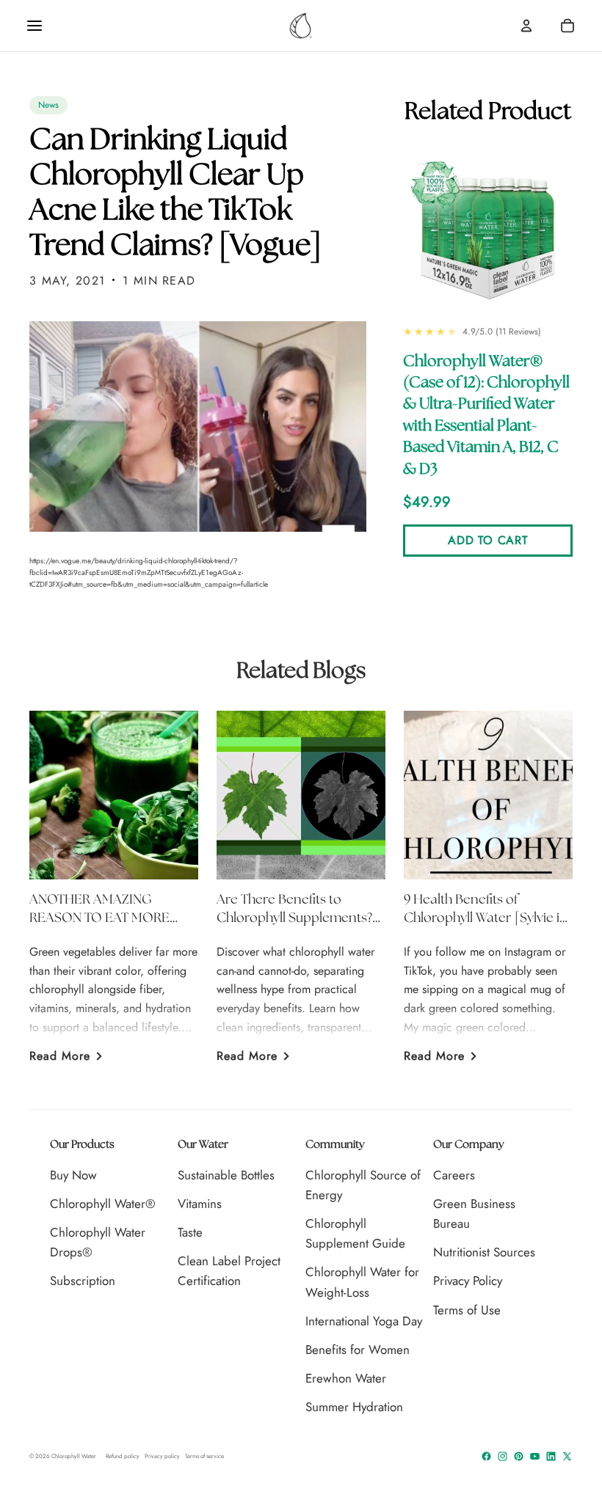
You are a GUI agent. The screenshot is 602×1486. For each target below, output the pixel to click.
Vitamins (200, 1203)
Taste (190, 1232)
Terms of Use (467, 1310)
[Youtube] (534, 1456)
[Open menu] (34, 26)
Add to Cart (487, 540)
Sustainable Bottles (226, 1175)
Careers (454, 1175)
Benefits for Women (357, 1349)
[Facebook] (486, 1456)
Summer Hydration (354, 1407)
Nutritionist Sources (484, 1252)
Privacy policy (162, 1456)
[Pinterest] (518, 1456)
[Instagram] (502, 1456)
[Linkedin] (550, 1456)
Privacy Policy (467, 1280)
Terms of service (204, 1456)
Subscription (82, 1280)
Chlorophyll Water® (103, 1203)
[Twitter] (567, 1456)
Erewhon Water (345, 1378)
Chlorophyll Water (73, 1456)
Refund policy (122, 1456)
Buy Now (73, 1175)
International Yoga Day (363, 1321)
